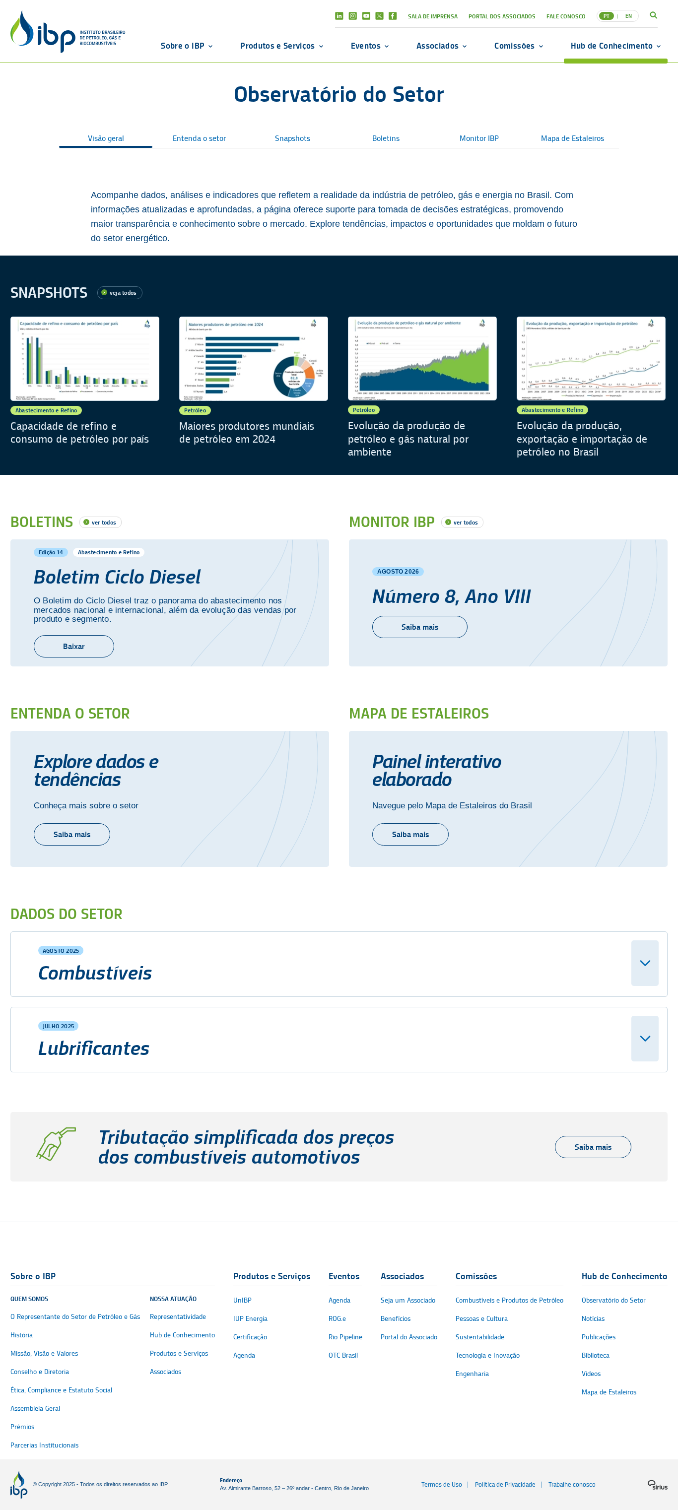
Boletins (386, 138)
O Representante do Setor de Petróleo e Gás (75, 1317)
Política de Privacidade (505, 1484)
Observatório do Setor (614, 1300)
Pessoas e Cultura (482, 1318)
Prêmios (22, 1427)
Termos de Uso (441, 1484)
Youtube (366, 16)
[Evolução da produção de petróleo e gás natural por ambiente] (422, 388)
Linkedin (339, 16)
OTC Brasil (343, 1355)
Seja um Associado (408, 1300)
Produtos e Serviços (277, 46)
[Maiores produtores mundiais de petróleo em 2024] (253, 388)
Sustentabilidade (480, 1337)
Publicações (598, 1337)
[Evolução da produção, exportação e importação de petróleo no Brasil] (591, 388)
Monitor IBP (479, 138)
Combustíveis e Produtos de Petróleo (509, 1300)
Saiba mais (420, 627)
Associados (437, 46)
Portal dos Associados (502, 16)
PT (607, 15)
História (21, 1335)
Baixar (74, 646)
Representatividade (178, 1317)
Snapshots (292, 138)
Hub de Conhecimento (612, 46)
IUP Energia (250, 1318)
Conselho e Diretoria (39, 1372)
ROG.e (337, 1318)
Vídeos (591, 1374)
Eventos (366, 46)
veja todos (123, 292)
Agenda (244, 1355)
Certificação (250, 1337)
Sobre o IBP (182, 46)
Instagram (352, 16)
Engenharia (472, 1374)
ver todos (104, 522)
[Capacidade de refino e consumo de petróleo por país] (84, 388)
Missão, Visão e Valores (44, 1353)
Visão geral (106, 138)
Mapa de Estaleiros (572, 138)
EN (628, 15)
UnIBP (242, 1300)
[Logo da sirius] (658, 1485)
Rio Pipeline (345, 1337)
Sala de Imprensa (433, 16)
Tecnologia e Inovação (488, 1355)
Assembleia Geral (35, 1408)
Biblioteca (596, 1355)
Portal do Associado (409, 1337)
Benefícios (395, 1318)
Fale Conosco (566, 16)
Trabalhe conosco (572, 1484)
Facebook (393, 16)
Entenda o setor (199, 138)
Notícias (593, 1318)
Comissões (514, 46)
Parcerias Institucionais (44, 1445)
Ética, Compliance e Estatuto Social (61, 1390)
